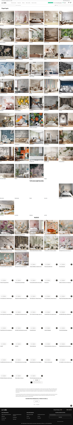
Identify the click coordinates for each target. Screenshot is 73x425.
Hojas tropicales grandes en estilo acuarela (65, 298)
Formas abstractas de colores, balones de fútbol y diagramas (36, 282)
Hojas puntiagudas (48, 330)
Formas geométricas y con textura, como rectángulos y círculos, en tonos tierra (21, 250)
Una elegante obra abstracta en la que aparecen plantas (21, 314)
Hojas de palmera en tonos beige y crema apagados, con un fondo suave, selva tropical (36, 362)
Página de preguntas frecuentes (6, 414)
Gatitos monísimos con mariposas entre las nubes (65, 282)
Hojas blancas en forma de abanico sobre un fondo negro (6, 330)
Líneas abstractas (33, 330)
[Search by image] (55, 5)
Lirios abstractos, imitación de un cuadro (6, 298)
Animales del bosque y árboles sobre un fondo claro (65, 314)
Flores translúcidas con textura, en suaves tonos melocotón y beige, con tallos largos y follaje (51, 346)
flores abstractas (32, 234)
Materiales (3, 416)
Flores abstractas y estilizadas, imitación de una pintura (6, 234)
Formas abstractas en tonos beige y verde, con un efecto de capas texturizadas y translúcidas (21, 362)
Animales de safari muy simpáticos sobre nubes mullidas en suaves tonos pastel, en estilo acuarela (6, 266)
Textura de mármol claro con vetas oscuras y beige (6, 250)
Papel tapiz (14, 419)
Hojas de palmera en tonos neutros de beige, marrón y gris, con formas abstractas (65, 346)
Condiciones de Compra (41, 414)
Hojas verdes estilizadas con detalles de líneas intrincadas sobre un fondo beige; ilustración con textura (36, 250)
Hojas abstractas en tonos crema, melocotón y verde (65, 234)
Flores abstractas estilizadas (20, 282)
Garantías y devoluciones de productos (17, 415)
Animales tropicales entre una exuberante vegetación (21, 330)
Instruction (3, 419)
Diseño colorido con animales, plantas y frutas (51, 234)
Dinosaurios (47, 282)
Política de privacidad (30, 414)
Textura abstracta (33, 346)
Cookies (39, 416)
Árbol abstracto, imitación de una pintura (36, 298)
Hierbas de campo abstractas (20, 234)
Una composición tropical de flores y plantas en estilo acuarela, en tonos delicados (6, 314)
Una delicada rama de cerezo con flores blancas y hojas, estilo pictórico (6, 362)
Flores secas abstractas (48, 266)
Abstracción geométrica (4, 282)
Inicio (34, 404)
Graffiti (1, 346)
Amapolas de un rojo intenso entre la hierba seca (51, 314)
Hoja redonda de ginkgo (63, 330)
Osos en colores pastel (48, 362)
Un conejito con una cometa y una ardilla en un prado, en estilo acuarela (65, 362)
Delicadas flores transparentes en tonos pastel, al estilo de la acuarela (21, 266)
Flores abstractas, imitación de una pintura (51, 298)
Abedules (16, 346)
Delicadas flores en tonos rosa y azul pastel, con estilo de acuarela (65, 250)
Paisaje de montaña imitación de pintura (21, 298)
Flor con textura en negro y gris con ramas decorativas (36, 314)
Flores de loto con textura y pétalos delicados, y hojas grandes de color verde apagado (51, 250)
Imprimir (28, 416)
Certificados (15, 417)
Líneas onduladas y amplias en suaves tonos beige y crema (36, 266)
